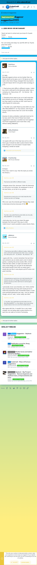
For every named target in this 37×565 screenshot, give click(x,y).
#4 (34, 243)
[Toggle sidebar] (31, 7)
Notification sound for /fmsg (20, 343)
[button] (3, 7)
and (13, 150)
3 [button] (4, 37)
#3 (34, 166)
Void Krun (5, 22)
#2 (34, 138)
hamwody (15, 357)
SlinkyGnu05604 (12, 355)
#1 (34, 72)
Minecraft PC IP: (18, 2)
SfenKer (14, 367)
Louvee (10, 379)
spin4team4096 (12, 365)
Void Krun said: (8, 178)
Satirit (9, 345)
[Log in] (28, 7)
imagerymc (11, 337)
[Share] (31, 72)
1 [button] (4, 46)
